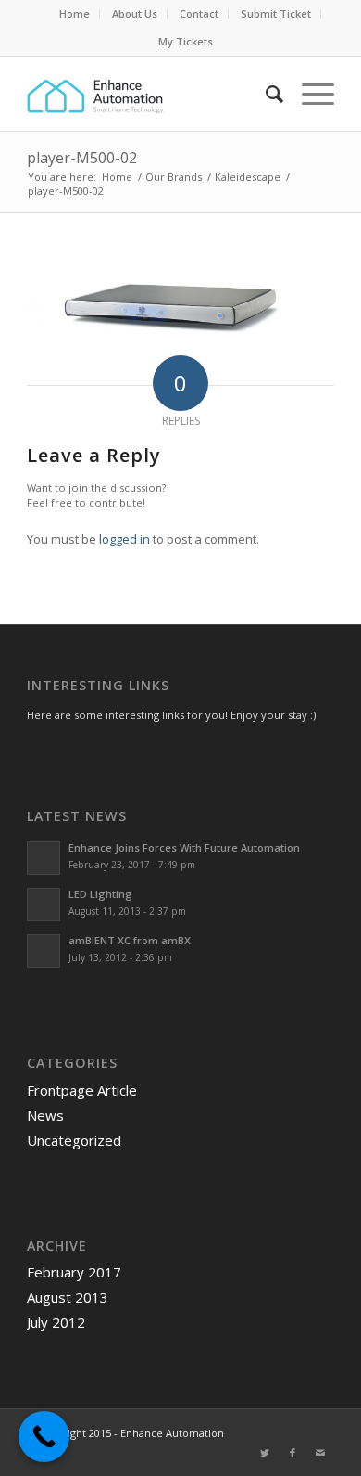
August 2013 (67, 1297)
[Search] (265, 94)
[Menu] (308, 94)
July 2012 (56, 1322)
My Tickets (185, 41)
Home (74, 13)
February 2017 (74, 1272)
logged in (124, 539)
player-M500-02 (82, 158)
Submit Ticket (276, 13)
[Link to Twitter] (265, 1453)
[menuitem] (75, 14)
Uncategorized (74, 1140)
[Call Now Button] (44, 1436)
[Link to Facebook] (292, 1453)
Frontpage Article (82, 1090)
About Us (134, 13)
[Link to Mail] (320, 1453)
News (45, 1115)
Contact (199, 13)
